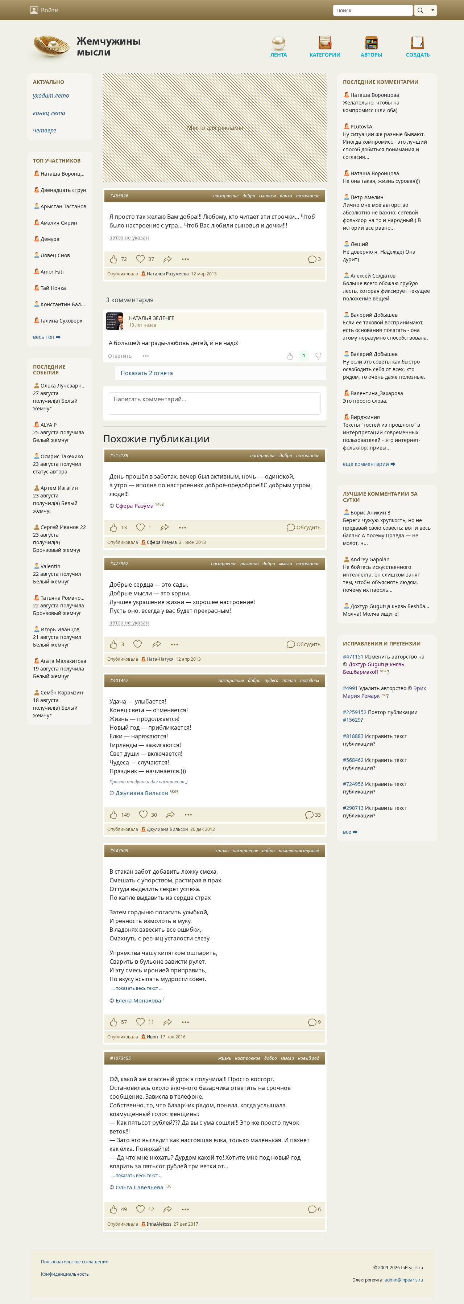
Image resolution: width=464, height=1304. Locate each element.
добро (249, 196)
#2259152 (354, 712)
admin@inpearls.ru (404, 1280)
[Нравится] (113, 259)
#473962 (119, 564)
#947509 (119, 851)
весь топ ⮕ (47, 336)
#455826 (119, 196)
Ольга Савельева (139, 1187)
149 (125, 814)
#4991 (350, 688)
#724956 (353, 783)
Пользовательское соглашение (74, 1262)
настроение (226, 196)
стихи (222, 851)
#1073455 (120, 1058)
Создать (418, 40)
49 (124, 1209)
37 (151, 258)
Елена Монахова (138, 1000)
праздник (309, 680)
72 (124, 258)
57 (124, 1021)
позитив (249, 564)
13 (124, 527)
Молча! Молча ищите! (371, 613)
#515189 (119, 455)
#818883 (353, 736)
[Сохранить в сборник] (140, 259)
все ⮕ (350, 831)
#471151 (353, 656)
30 (154, 814)
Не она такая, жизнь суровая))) (381, 180)
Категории (325, 40)
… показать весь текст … (136, 988)
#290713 (353, 807)
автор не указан (129, 237)
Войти (49, 10)
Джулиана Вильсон (142, 792)
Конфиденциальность (65, 1274)
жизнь (224, 1058)
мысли (285, 564)
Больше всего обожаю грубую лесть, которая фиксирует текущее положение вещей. (386, 291)
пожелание (307, 196)
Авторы (371, 40)
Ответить (120, 355)
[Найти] (421, 10)
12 (151, 1209)
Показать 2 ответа (147, 373)
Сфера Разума (135, 505)
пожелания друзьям (299, 851)
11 (151, 1021)
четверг (44, 130)
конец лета (49, 113)
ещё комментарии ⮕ (369, 463)
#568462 (353, 759)
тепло (289, 680)
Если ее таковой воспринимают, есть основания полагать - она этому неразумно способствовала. (385, 330)
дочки (286, 196)
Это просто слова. (365, 400)
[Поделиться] (168, 259)
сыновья (267, 196)
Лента (279, 40)
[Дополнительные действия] (185, 259)
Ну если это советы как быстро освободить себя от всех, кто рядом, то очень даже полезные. (384, 369)
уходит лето (51, 95)
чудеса (271, 680)
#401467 (119, 680)
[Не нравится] (318, 355)
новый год (308, 1058)
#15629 (352, 719)
